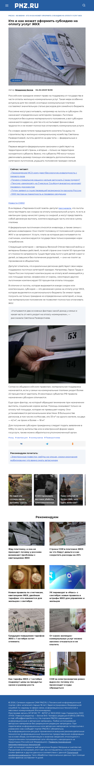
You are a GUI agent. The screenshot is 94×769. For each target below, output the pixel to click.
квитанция (22, 437)
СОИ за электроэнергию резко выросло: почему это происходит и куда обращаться (67, 683)
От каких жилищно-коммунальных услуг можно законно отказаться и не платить (65, 640)
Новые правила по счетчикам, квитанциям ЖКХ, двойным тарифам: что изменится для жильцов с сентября (25, 596)
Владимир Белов (24, 90)
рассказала (65, 208)
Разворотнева (53, 437)
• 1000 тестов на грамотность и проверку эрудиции (38, 194)
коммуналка (37, 437)
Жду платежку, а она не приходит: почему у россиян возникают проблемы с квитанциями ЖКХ (24, 553)
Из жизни (20, 16)
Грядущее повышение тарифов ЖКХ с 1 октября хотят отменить (26, 638)
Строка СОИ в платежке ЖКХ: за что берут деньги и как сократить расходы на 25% (66, 552)
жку (12, 437)
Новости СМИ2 (16, 203)
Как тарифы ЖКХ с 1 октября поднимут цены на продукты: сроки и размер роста (25, 682)
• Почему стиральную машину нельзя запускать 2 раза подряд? (45, 180)
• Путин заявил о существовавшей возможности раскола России (45, 190)
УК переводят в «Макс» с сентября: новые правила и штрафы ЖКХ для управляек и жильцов (67, 596)
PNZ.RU (11, 16)
